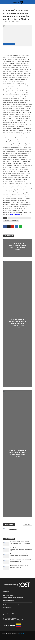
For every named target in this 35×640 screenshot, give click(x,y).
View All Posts (27, 524)
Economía (6, 220)
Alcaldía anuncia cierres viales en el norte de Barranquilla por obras (20, 560)
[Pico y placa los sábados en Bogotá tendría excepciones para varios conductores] (6, 555)
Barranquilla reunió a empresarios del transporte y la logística (19, 566)
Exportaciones (14, 220)
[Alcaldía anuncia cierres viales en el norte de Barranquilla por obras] (6, 561)
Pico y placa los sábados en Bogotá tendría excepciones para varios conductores (17, 452)
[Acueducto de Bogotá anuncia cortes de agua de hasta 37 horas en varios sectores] (6, 544)
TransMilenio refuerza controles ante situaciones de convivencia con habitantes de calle (17, 322)
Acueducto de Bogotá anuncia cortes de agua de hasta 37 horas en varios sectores (17, 246)
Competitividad (26, 218)
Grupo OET (22, 633)
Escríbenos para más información (11, 605)
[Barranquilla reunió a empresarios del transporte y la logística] (6, 567)
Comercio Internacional (14, 218)
